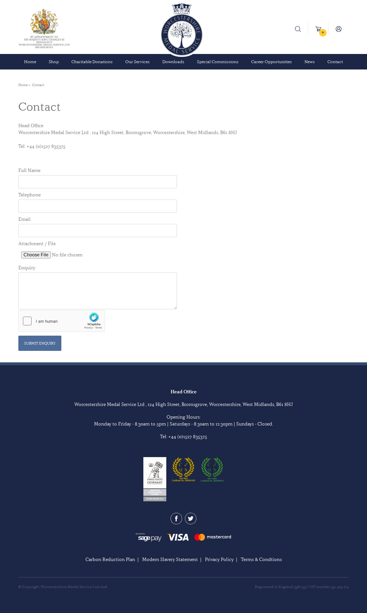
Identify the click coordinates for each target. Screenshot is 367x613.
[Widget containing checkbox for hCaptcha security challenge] (61, 321)
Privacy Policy (219, 559)
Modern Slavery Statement (170, 559)
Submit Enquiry (40, 343)
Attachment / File (37, 243)
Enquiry (26, 267)
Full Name (29, 170)
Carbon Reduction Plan (110, 559)
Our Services (137, 61)
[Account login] (339, 28)
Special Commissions (218, 61)
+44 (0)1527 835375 (187, 436)
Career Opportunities (271, 61)
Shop (54, 61)
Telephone (29, 195)
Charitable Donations (92, 61)
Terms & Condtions (261, 559)
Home (30, 61)
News (309, 61)
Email (24, 219)
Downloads (173, 61)
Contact (335, 61)
